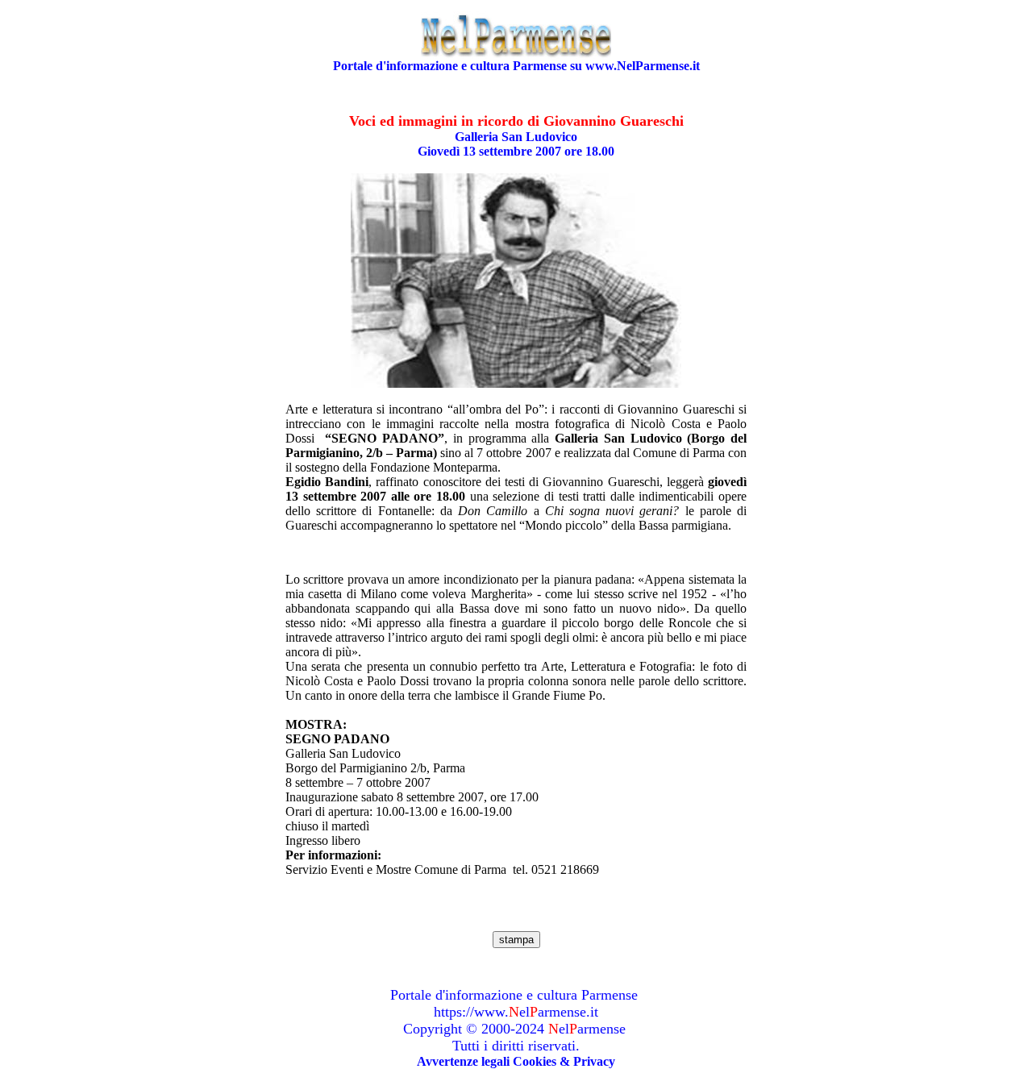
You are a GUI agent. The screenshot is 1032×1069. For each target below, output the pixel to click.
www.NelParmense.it (642, 66)
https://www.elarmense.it (516, 1012)
